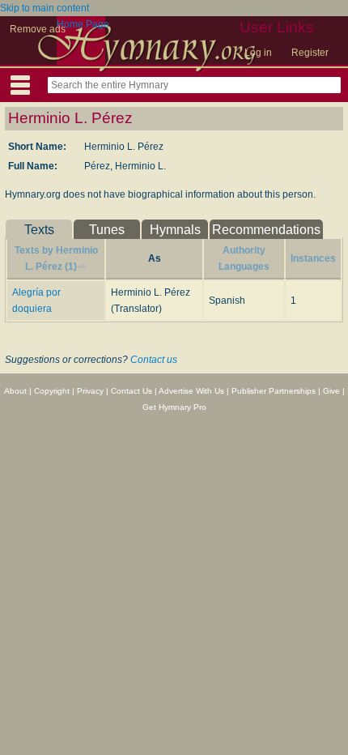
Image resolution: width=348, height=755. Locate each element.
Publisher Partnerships (273, 390)
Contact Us (131, 390)
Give (331, 390)
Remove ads (38, 29)
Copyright (52, 390)
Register (310, 52)
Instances (313, 258)
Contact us (153, 359)
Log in (258, 52)
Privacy (90, 390)
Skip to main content (44, 8)
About (15, 390)
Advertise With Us (191, 390)
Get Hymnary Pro (174, 407)
